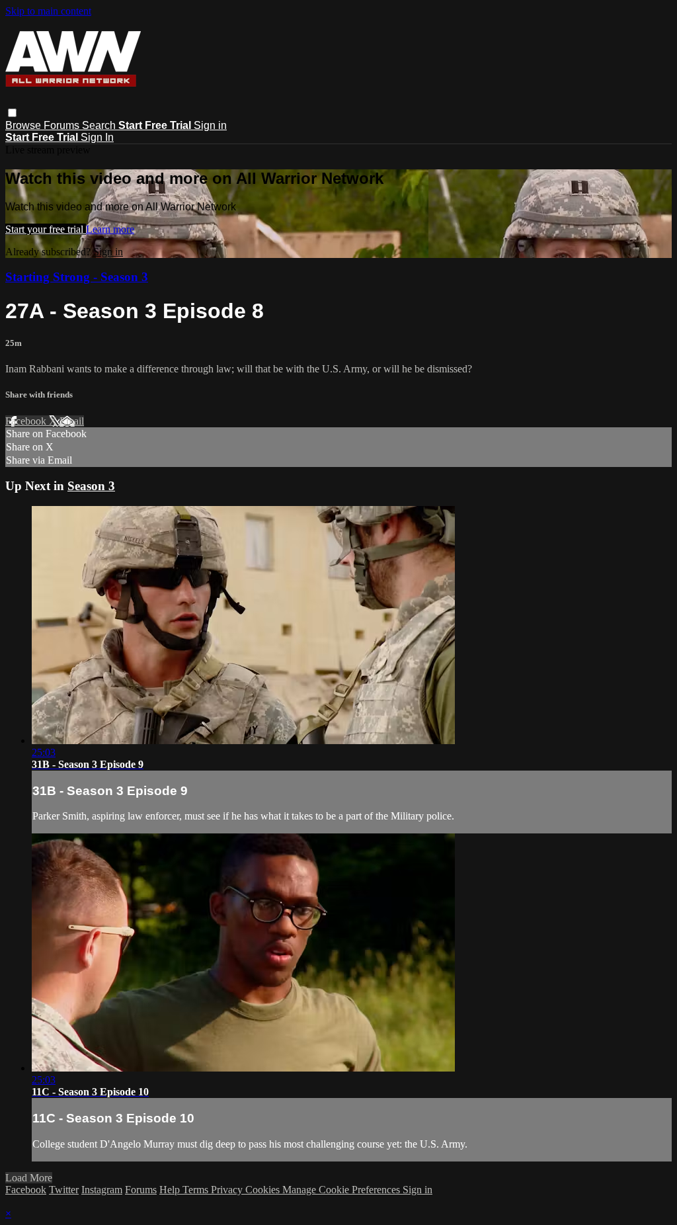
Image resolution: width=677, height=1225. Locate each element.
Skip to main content (48, 11)
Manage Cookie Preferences (342, 1189)
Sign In (97, 137)
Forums (63, 125)
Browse (24, 125)
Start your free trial (45, 229)
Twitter (64, 1189)
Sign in (210, 125)
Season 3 (91, 486)
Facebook (27, 421)
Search (100, 125)
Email (72, 421)
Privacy (228, 1189)
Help (170, 1189)
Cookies (263, 1189)
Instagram (101, 1189)
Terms (196, 1189)
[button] (12, 112)
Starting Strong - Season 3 (76, 277)
